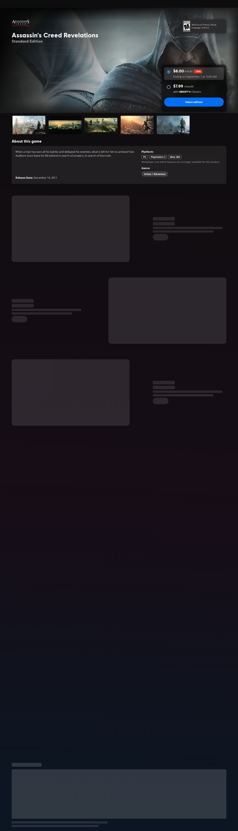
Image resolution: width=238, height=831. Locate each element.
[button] (29, 124)
